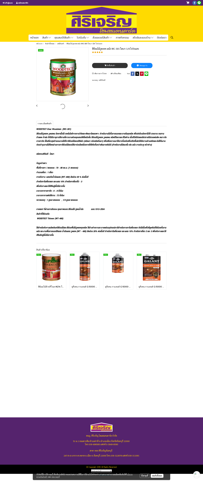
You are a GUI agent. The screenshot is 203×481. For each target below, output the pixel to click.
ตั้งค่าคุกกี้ (144, 476)
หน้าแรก (34, 38)
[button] (172, 37)
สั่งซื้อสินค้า (110, 65)
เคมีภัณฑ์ (102, 80)
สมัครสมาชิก (23, 2)
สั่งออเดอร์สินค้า (101, 38)
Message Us (143, 65)
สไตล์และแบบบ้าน (142, 38)
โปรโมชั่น (82, 38)
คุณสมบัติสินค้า (63, 38)
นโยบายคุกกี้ (55, 477)
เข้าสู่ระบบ (9, 2)
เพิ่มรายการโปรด (100, 73)
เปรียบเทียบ (116, 73)
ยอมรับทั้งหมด (157, 476)
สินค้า (45, 38)
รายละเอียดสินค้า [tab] (45, 124)
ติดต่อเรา (161, 38)
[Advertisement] (101, 341)
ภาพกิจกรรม (122, 38)
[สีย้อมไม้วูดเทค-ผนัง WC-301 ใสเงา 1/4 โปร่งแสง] (62, 74)
